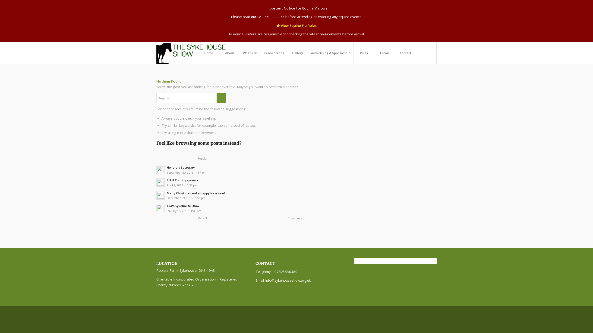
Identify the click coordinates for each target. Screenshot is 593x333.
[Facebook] (433, 311)
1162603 (192, 285)
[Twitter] (426, 311)
